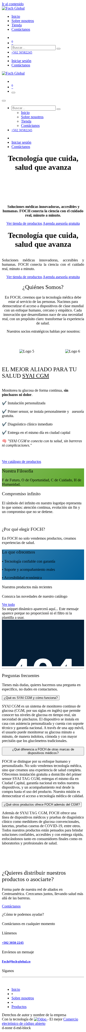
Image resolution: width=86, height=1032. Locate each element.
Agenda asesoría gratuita (61, 223)
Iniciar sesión (21, 61)
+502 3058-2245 (13, 942)
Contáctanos (20, 65)
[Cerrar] (4, 100)
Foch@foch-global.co (16, 961)
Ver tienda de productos (24, 223)
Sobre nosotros (22, 998)
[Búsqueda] (58, 48)
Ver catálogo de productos (21, 462)
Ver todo (8, 604)
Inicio (15, 989)
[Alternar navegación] (13, 92)
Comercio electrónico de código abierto (40, 1021)
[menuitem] (15, 16)
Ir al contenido (13, 4)
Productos (19, 1007)
